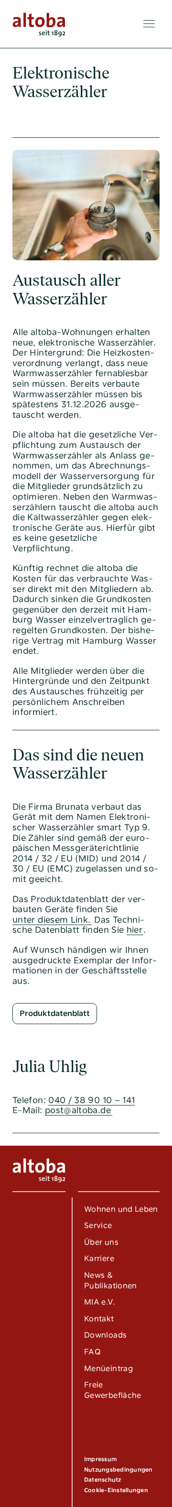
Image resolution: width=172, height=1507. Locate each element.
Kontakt (99, 1318)
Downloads (105, 1335)
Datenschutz (102, 1479)
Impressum (100, 1459)
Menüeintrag (108, 1368)
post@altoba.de (78, 1110)
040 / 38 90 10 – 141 (91, 1100)
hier (134, 930)
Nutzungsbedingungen (118, 1469)
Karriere (99, 1258)
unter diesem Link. (51, 920)
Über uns (101, 1242)
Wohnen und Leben (121, 1209)
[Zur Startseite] (38, 23)
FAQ (92, 1351)
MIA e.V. (99, 1301)
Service (98, 1225)
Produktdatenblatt (55, 1013)
